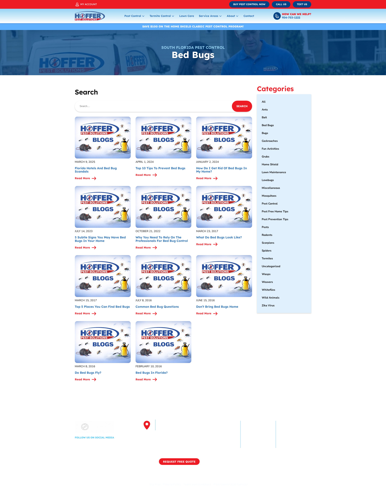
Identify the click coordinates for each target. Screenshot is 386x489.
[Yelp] (86, 444)
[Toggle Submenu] (143, 15)
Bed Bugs (268, 125)
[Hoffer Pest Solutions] (90, 16)
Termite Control (160, 16)
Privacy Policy (172, 484)
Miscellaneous (271, 188)
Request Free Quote (179, 461)
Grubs (265, 156)
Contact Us (286, 445)
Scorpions (268, 243)
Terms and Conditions (197, 484)
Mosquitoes (269, 196)
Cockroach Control (255, 429)
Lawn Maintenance (274, 172)
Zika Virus (268, 305)
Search (242, 106)
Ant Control (251, 434)
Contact (249, 16)
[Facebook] (77, 444)
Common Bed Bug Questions (157, 306)
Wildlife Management (258, 445)
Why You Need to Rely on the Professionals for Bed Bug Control (162, 239)
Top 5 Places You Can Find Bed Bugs (102, 306)
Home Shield (270, 164)
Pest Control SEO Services (231, 484)
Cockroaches (270, 141)
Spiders (266, 250)
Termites (267, 258)
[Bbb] (103, 444)
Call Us (281, 4)
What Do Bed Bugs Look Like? (219, 237)
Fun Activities (270, 149)
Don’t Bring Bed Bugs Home (217, 306)
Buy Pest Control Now (249, 4)
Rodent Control (253, 440)
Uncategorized (271, 266)
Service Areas (208, 16)
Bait (264, 117)
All (264, 102)
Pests (265, 227)
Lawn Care (186, 16)
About (231, 16)
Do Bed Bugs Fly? (88, 372)
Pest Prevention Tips (275, 219)
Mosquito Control (290, 434)
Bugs (265, 133)
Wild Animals (270, 297)
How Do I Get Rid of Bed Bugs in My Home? (221, 169)
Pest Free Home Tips (275, 211)
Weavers (267, 282)
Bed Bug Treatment (291, 440)
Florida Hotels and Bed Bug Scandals (96, 169)
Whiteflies (268, 290)
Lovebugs (268, 180)
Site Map (155, 484)
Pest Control (132, 16)
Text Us (302, 4)
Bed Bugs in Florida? (152, 372)
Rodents (267, 235)
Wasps (266, 274)
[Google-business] (95, 444)
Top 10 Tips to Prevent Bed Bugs (160, 168)
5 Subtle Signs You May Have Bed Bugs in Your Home (100, 239)
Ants (265, 109)
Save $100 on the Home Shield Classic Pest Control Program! (193, 26)
